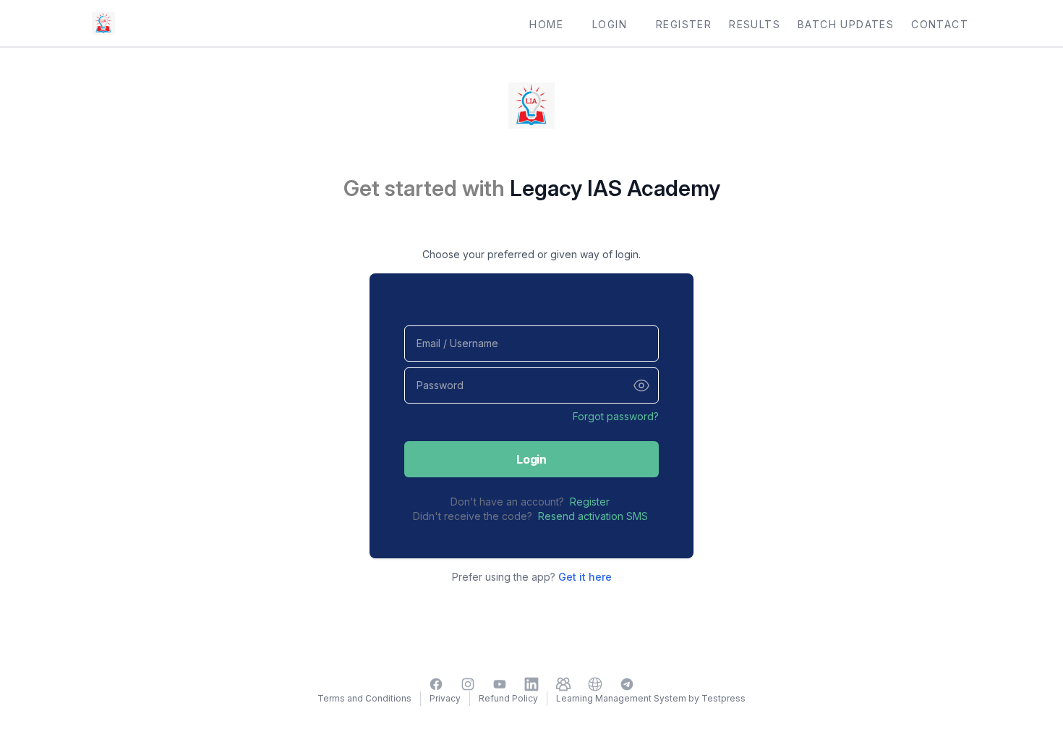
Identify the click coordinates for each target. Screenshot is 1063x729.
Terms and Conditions (364, 698)
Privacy (445, 698)
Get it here (585, 577)
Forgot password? (616, 416)
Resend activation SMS (593, 516)
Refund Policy (508, 698)
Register (590, 501)
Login (531, 459)
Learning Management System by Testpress (651, 698)
